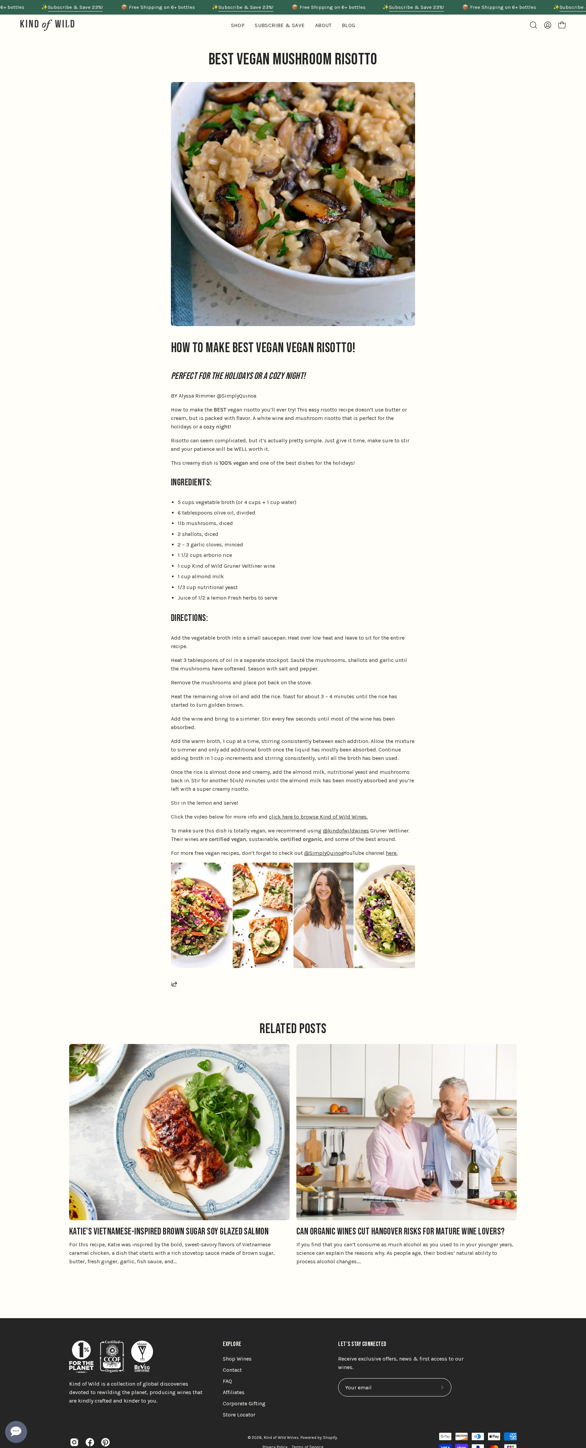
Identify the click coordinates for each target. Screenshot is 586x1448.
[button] (323, 25)
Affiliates (234, 1392)
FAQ (227, 1381)
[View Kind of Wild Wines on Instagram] (74, 1442)
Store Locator (239, 1414)
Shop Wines (237, 1358)
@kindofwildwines (346, 830)
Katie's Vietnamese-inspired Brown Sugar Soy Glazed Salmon (169, 1231)
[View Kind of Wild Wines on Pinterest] (105, 1442)
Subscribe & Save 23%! (75, 7)
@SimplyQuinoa (324, 853)
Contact (232, 1370)
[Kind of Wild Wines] (47, 25)
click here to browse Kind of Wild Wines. (318, 816)
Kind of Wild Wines (281, 1437)
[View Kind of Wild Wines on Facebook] (90, 1442)
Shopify (330, 1437)
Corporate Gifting (244, 1403)
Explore (232, 1344)
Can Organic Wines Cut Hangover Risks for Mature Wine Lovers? (400, 1231)
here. (391, 853)
